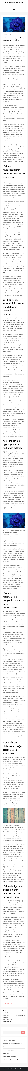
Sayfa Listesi (6, 1053)
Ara (4, 1030)
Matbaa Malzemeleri (14, 2)
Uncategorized (7, 1003)
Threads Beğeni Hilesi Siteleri (10, 1056)
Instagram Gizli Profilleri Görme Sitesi (12, 1043)
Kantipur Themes (19, 1069)
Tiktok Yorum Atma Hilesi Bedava (11, 1060)
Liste (4, 1047)
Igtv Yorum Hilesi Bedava (9, 1040)
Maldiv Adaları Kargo (8, 1050)
